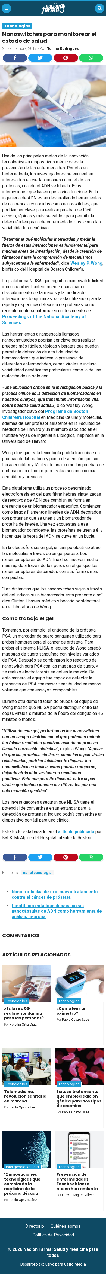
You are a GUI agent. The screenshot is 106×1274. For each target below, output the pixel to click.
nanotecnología (37, 872)
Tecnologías (17, 26)
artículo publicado (76, 831)
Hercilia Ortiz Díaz (23, 1024)
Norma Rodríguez (62, 48)
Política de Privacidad (53, 1235)
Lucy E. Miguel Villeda (78, 1195)
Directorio (34, 1226)
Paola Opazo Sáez (75, 1020)
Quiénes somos (66, 1226)
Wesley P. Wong (86, 263)
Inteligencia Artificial (23, 1167)
